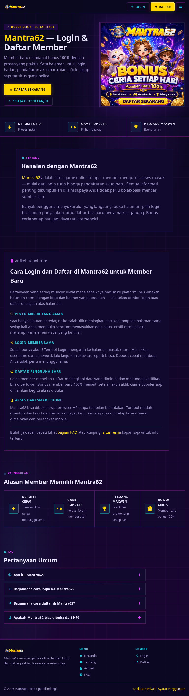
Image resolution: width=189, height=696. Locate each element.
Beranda (90, 655)
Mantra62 (24, 37)
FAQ (87, 674)
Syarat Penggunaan (171, 689)
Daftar (144, 662)
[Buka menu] (180, 6)
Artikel (89, 668)
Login (144, 655)
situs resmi (112, 432)
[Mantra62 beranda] (15, 6)
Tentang (90, 662)
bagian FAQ (67, 432)
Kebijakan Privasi (144, 689)
